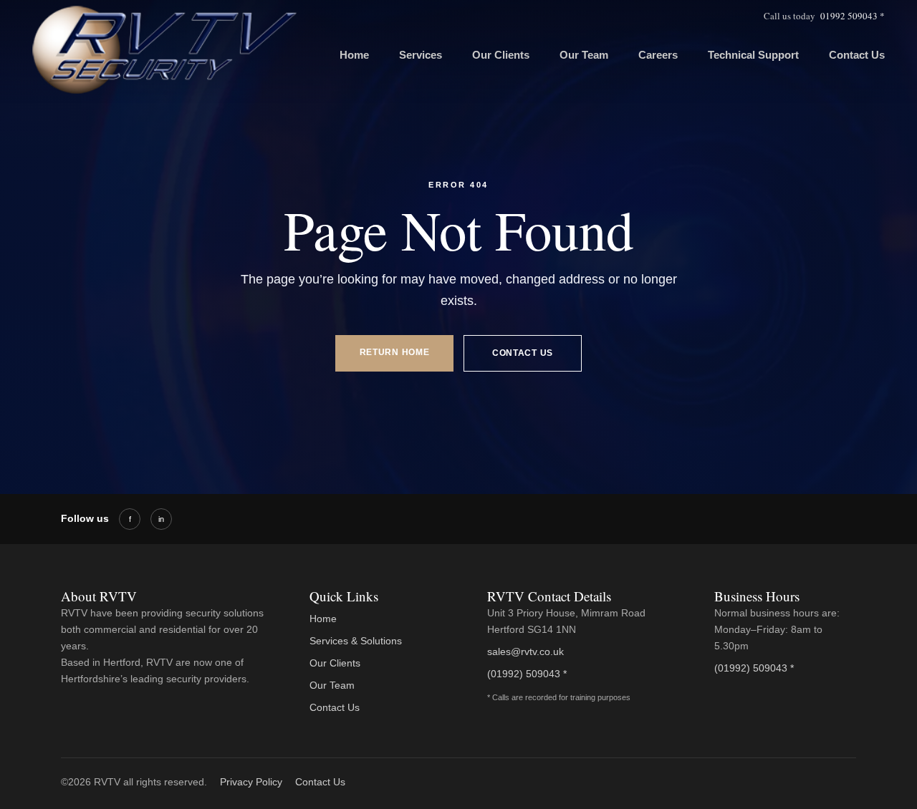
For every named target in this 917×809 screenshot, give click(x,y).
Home (354, 55)
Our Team (584, 55)
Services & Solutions (355, 640)
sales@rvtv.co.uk (525, 651)
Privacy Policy (251, 782)
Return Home (395, 352)
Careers (658, 55)
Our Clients (500, 55)
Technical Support (753, 55)
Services (420, 55)
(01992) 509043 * (527, 673)
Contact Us (857, 55)
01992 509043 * (852, 15)
